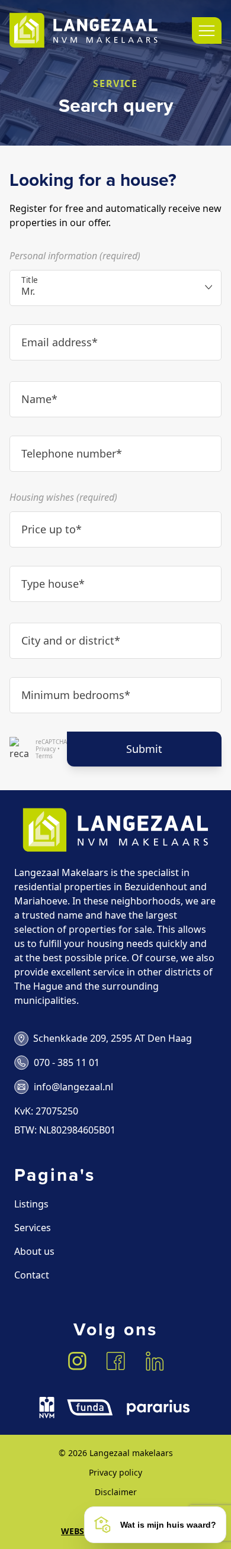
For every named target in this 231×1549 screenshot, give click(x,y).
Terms (44, 756)
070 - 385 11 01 (67, 1062)
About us (34, 1251)
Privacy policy (115, 1472)
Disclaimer (116, 1492)
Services (32, 1227)
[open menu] (207, 30)
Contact (31, 1274)
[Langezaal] (83, 30)
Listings (31, 1203)
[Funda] (90, 1407)
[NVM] (47, 1407)
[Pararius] (158, 1407)
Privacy (46, 749)
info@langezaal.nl (73, 1086)
